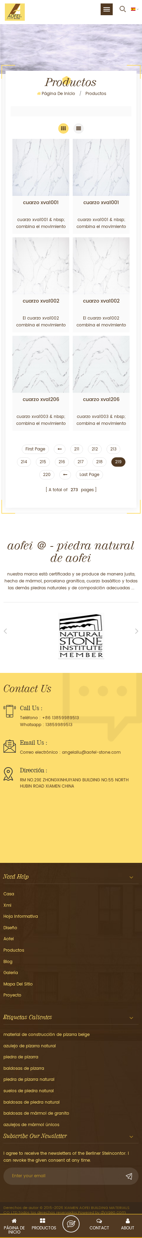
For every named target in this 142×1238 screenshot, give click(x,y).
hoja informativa (20, 916)
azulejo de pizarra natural (29, 1046)
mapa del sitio (18, 984)
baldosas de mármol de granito (36, 1113)
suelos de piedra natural (28, 1091)
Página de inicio (58, 94)
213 (113, 449)
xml (7, 905)
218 (99, 462)
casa (8, 894)
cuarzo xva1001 (41, 203)
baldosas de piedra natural (31, 1102)
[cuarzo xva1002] (40, 265)
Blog (7, 962)
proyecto (12, 995)
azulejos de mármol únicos (31, 1125)
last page (89, 475)
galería (10, 973)
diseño (10, 928)
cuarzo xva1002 (41, 301)
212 (95, 449)
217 (81, 462)
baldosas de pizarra (23, 1068)
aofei (8, 939)
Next (136, 631)
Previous (5, 631)
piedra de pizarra (20, 1057)
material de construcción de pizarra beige (46, 1034)
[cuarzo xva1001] (40, 167)
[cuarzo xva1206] (40, 364)
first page (35, 449)
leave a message (71, 1223)
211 (76, 449)
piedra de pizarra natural (28, 1079)
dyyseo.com (113, 1212)
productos (13, 950)
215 (43, 462)
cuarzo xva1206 (41, 399)
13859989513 (58, 725)
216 (62, 462)
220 (47, 475)
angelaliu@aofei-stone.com (91, 752)
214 (24, 462)
